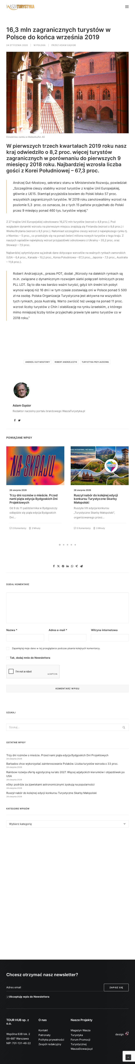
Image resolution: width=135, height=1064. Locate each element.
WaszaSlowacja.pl (82, 1048)
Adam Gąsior (67, 45)
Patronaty (44, 1035)
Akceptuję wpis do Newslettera (29, 996)
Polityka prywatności (51, 1039)
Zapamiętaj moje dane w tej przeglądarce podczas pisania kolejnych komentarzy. (56, 648)
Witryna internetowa (104, 630)
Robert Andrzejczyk (66, 362)
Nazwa (11, 630)
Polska (41, 45)
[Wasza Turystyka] (20, 6)
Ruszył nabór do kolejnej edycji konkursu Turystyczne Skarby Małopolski (31, 499)
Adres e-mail (58, 630)
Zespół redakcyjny (49, 1044)
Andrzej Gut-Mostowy (37, 362)
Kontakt (43, 1030)
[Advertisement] (67, 862)
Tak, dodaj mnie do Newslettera (29, 657)
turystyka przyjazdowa (95, 362)
